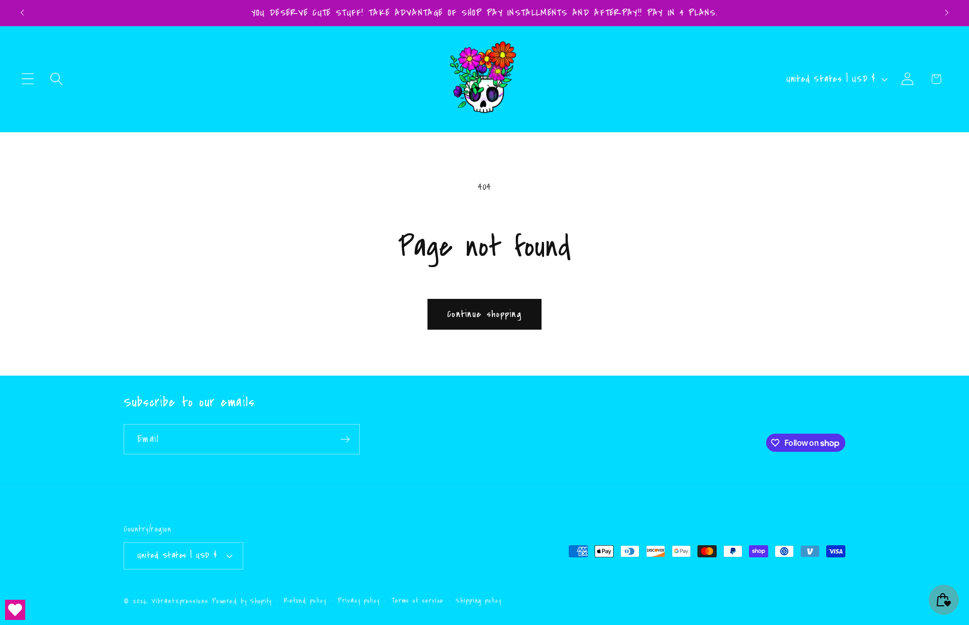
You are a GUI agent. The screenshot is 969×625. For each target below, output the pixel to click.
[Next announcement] (947, 13)
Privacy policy (359, 600)
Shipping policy (478, 600)
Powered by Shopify (242, 601)
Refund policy (305, 600)
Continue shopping (484, 314)
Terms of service (418, 600)
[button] (27, 79)
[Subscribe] (345, 439)
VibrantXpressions (179, 601)
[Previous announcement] (22, 13)
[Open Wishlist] (15, 610)
